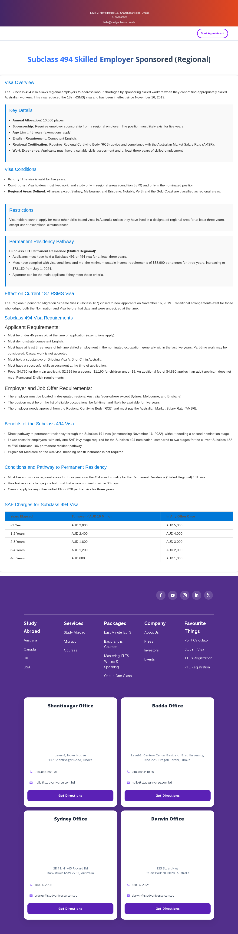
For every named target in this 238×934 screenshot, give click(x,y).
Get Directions (70, 795)
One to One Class (118, 676)
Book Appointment (212, 33)
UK (26, 658)
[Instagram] (119, 5)
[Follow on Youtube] (172, 595)
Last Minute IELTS (117, 632)
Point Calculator (197, 640)
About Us (151, 632)
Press (148, 641)
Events (149, 659)
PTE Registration (197, 667)
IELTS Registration (198, 658)
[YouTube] (128, 5)
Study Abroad (74, 632)
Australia (30, 640)
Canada (30, 649)
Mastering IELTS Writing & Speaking (116, 661)
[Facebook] (109, 5)
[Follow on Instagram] (184, 595)
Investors (151, 650)
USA (27, 667)
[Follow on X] (208, 595)
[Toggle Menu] (233, 33)
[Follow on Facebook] (160, 595)
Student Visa (194, 649)
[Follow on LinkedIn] (196, 595)
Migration (71, 641)
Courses (70, 650)
